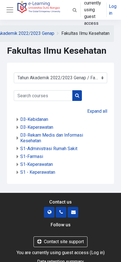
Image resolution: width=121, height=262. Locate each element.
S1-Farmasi (31, 156)
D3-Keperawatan (36, 127)
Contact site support (64, 241)
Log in (112, 10)
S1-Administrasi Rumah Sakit (48, 148)
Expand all (97, 111)
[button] (74, 10)
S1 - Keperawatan (37, 172)
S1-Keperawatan (36, 164)
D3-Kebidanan (34, 119)
